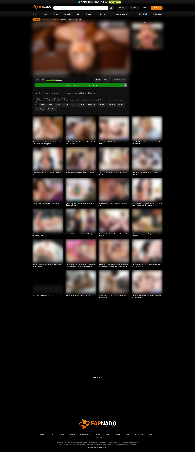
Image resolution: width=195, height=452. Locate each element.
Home (35, 14)
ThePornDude (157, 14)
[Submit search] (111, 8)
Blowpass (36, 19)
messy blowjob (40, 109)
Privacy (117, 435)
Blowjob (65, 104)
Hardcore (121, 104)
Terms (107, 435)
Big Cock (78, 19)
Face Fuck (101, 104)
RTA (150, 435)
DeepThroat (111, 104)
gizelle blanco (52, 109)
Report (107, 80)
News (51, 435)
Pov (73, 104)
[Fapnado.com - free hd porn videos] (41, 8)
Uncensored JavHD (120, 14)
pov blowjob (81, 104)
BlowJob (63, 19)
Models (88, 14)
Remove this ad (97, 300)
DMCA (127, 435)
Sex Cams (101, 14)
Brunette (43, 104)
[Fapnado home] (97, 429)
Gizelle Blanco (55, 19)
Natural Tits (91, 104)
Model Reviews (85, 435)
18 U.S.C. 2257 (139, 435)
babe (50, 104)
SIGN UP (156, 8)
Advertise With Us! (96, 438)
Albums (56, 14)
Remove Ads (147, 22)
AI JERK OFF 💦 (140, 14)
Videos (45, 14)
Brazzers (72, 435)
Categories (67, 14)
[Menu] (4, 8)
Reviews (61, 435)
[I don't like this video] (43, 80)
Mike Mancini (45, 19)
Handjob (71, 19)
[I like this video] (37, 80)
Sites (78, 14)
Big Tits (58, 104)
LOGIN (145, 8)
